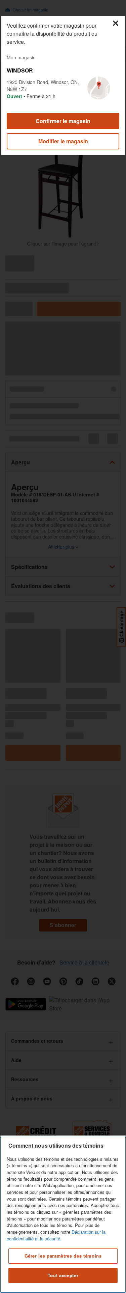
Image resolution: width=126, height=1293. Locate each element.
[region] (63, 1214)
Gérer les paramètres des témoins (63, 1256)
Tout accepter (63, 1275)
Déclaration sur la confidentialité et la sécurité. (56, 1235)
